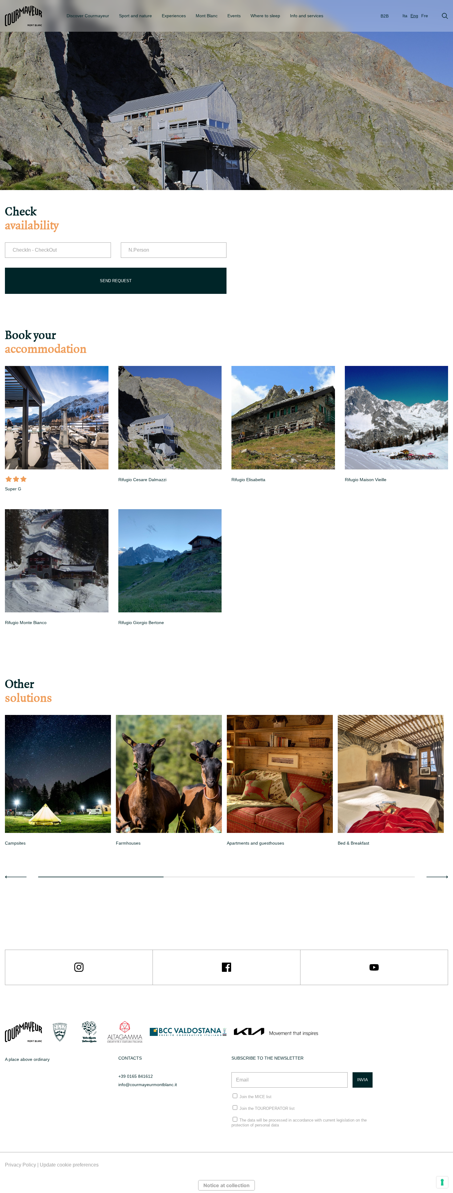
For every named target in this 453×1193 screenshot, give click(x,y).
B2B (385, 16)
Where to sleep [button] (265, 15)
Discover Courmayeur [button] (88, 15)
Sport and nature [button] (135, 15)
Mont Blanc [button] (207, 15)
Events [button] (234, 15)
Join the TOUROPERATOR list (267, 1108)
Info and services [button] (306, 15)
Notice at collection (226, 1185)
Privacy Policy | (22, 1164)
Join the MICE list (255, 1096)
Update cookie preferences (69, 1164)
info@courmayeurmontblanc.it (147, 1084)
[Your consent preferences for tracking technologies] (442, 1182)
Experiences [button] (174, 15)
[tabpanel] (58, 781)
